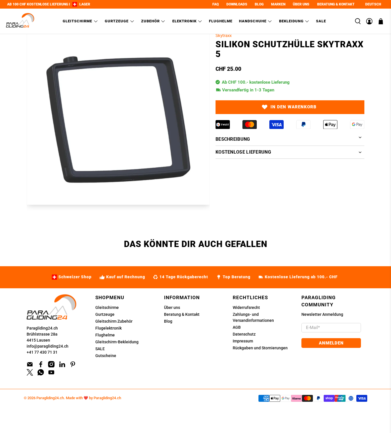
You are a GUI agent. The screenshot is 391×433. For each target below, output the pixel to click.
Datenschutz (244, 334)
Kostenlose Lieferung (243, 152)
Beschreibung (233, 139)
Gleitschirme (77, 21)
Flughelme (220, 21)
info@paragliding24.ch (47, 346)
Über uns (172, 307)
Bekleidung (291, 21)
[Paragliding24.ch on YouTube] (51, 374)
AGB (237, 327)
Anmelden (331, 343)
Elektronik (184, 21)
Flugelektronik (108, 328)
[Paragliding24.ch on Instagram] (51, 366)
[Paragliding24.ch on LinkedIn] (62, 366)
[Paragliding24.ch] (20, 21)
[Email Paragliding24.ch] (30, 366)
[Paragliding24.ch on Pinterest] (73, 366)
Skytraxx (224, 35)
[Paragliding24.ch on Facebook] (40, 366)
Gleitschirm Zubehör (114, 321)
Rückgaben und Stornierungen (260, 348)
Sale (321, 21)
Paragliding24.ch (42, 328)
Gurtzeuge (117, 21)
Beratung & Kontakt (182, 314)
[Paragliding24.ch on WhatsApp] (40, 374)
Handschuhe (252, 21)
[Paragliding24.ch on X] (30, 374)
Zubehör (150, 21)
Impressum (243, 341)
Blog (168, 321)
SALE (100, 348)
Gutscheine (105, 355)
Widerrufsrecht (246, 307)
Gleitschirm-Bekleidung (117, 342)
